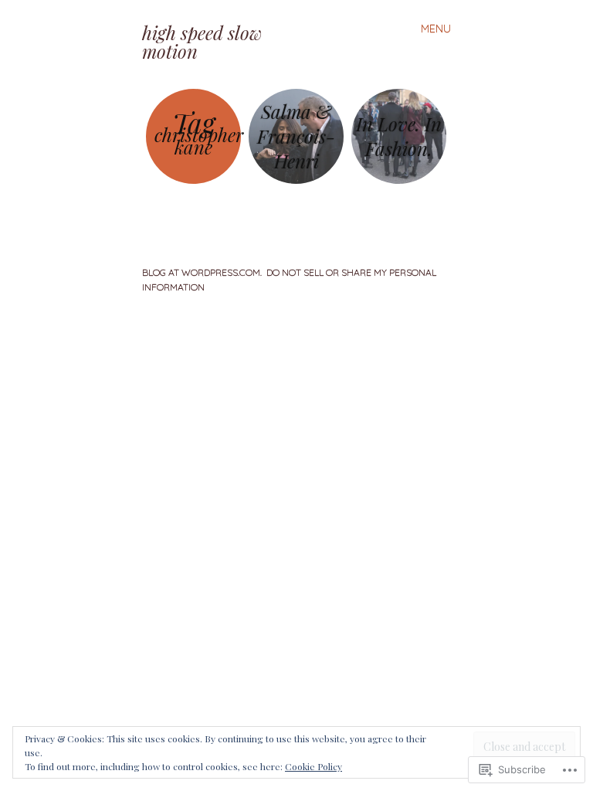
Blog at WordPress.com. (202, 272)
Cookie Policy (313, 766)
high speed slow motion (202, 41)
